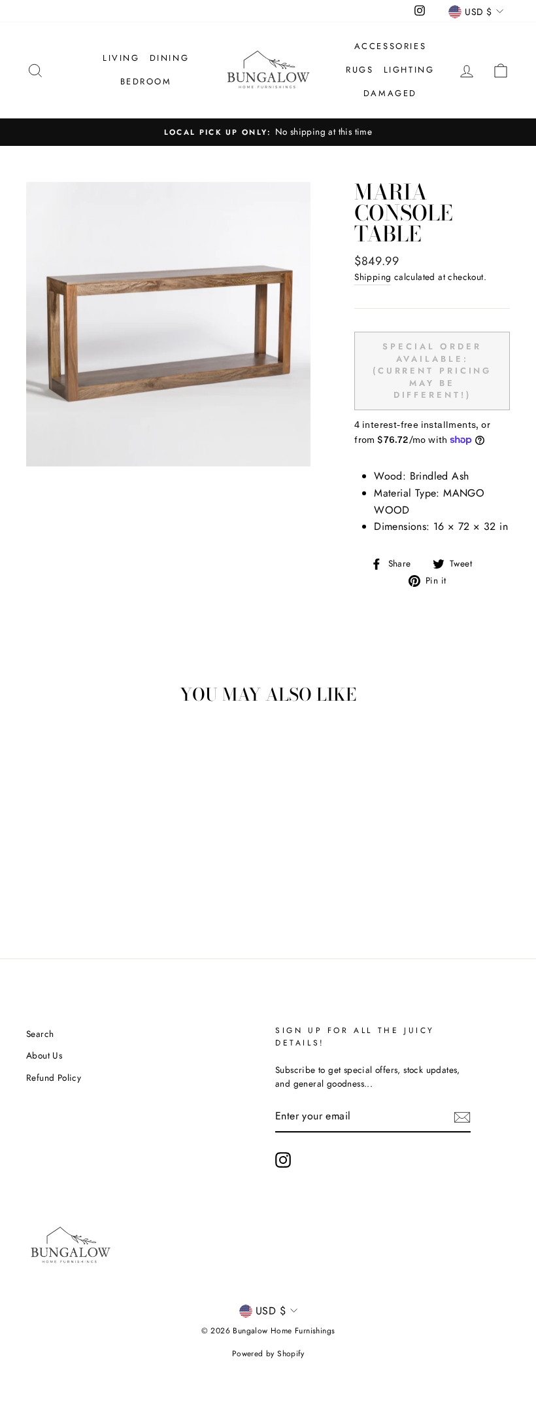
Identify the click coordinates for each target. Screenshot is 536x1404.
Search (40, 1033)
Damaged (390, 93)
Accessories (390, 46)
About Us (44, 1055)
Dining (170, 58)
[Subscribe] (462, 1116)
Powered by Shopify (268, 1354)
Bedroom (146, 81)
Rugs (359, 69)
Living (121, 58)
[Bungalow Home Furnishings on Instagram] (283, 1160)
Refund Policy (53, 1077)
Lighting (409, 69)
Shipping (372, 276)
